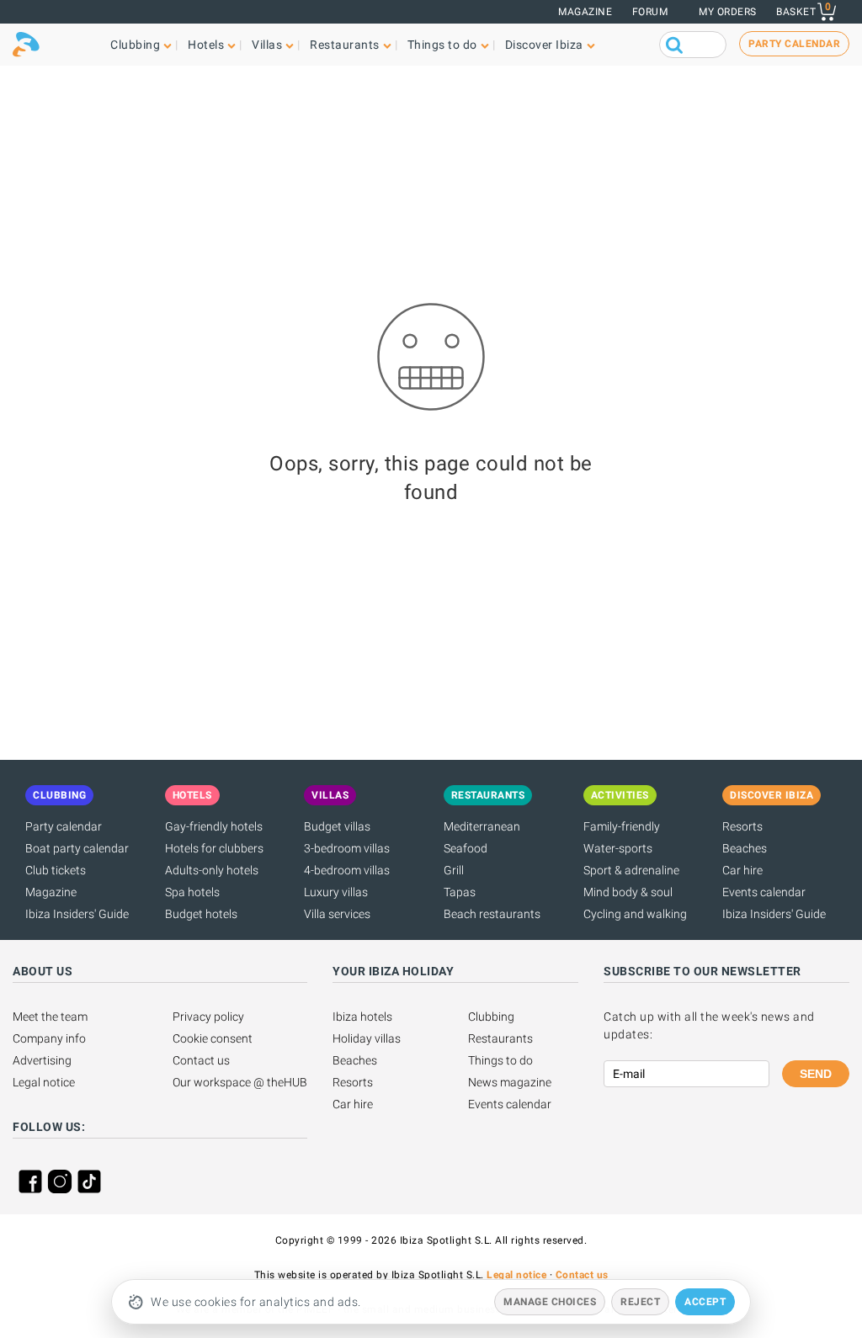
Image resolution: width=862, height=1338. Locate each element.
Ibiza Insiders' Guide (77, 914)
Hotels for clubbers (214, 848)
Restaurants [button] (345, 44)
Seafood (465, 848)
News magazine (509, 1082)
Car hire (742, 870)
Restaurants (500, 1038)
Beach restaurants (492, 914)
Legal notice (44, 1082)
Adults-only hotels (211, 870)
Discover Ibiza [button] (544, 44)
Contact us (201, 1060)
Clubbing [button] (135, 44)
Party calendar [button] (794, 44)
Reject (640, 1302)
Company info (49, 1038)
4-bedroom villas (347, 870)
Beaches (744, 848)
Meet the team (50, 1016)
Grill (454, 870)
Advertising (42, 1060)
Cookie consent (213, 1038)
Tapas (460, 892)
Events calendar (764, 892)
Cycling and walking (635, 914)
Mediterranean (482, 826)
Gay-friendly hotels (214, 826)
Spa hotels (192, 892)
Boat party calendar (77, 848)
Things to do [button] (442, 44)
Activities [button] (620, 795)
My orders (728, 12)
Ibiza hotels (362, 1016)
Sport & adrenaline (631, 870)
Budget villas (337, 826)
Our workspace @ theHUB (240, 1082)
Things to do (500, 1060)
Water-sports (617, 848)
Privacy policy (208, 1016)
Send (816, 1073)
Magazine (585, 12)
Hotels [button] (206, 44)
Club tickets (55, 870)
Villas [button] (267, 44)
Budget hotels (201, 914)
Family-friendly (621, 826)
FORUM (650, 12)
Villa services (337, 914)
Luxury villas (336, 892)
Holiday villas (367, 1038)
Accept (705, 1302)
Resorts (742, 826)
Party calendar (63, 826)
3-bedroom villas (347, 848)
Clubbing (491, 1016)
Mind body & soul (628, 892)
